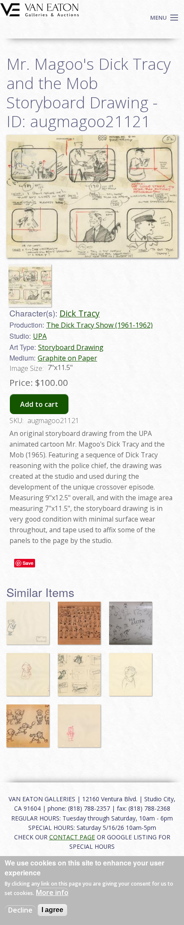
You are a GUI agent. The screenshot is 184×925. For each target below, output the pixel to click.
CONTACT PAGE (72, 837)
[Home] (39, 9)
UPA (40, 336)
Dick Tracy (79, 313)
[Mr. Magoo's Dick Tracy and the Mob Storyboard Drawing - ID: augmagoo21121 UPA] (92, 195)
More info (52, 892)
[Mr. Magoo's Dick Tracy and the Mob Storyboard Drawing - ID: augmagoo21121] (32, 281)
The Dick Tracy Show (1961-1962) (99, 325)
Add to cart (39, 404)
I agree (52, 909)
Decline (20, 910)
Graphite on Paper (67, 358)
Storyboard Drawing (71, 347)
